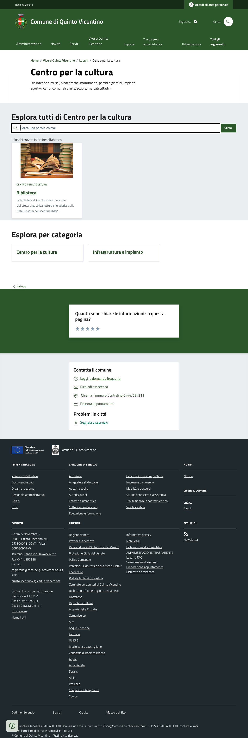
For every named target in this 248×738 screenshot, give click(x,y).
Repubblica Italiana (81, 603)
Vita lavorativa (135, 507)
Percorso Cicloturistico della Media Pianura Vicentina (95, 568)
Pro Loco (74, 683)
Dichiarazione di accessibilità (144, 547)
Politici (16, 501)
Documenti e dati (23, 482)
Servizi (74, 43)
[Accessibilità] (12, 726)
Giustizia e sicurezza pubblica (144, 476)
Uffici (15, 507)
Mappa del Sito (116, 712)
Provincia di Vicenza (81, 541)
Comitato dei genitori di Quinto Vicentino (95, 584)
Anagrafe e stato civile (83, 482)
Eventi (188, 508)
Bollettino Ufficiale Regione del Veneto (94, 590)
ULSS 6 (73, 640)
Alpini (72, 677)
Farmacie (74, 634)
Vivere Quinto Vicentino (98, 41)
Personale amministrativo (28, 494)
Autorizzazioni (78, 494)
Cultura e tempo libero (83, 507)
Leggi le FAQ (134, 557)
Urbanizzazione (191, 44)
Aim (71, 621)
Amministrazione (28, 43)
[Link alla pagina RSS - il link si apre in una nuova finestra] (195, 21)
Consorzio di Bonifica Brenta (87, 652)
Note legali (133, 541)
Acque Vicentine (79, 628)
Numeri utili (19, 617)
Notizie (188, 476)
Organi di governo (23, 488)
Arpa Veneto (77, 665)
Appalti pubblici (78, 488)
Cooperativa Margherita (84, 690)
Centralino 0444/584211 (40, 554)
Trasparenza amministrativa (152, 41)
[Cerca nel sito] (226, 21)
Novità (55, 43)
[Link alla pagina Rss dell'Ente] (186, 534)
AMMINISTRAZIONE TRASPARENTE (149, 552)
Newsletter (191, 539)
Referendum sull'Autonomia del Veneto (94, 547)
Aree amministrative (25, 476)
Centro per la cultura (31, 184)
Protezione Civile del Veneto (87, 553)
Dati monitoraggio (23, 712)
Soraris (73, 671)
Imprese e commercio (140, 482)
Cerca (228, 127)
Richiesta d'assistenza (140, 571)
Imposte (129, 44)
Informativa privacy (138, 534)
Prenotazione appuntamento (144, 567)
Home (35, 60)
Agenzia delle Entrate (83, 609)
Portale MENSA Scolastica (86, 578)
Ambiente (75, 476)
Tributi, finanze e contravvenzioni (147, 501)
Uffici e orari (19, 611)
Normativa (76, 596)
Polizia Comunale (80, 559)
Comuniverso (77, 615)
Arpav (73, 659)
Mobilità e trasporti (138, 488)
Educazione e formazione (85, 513)
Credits (83, 712)
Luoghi (83, 60)
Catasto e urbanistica (82, 501)
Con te (73, 696)
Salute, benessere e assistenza (146, 494)
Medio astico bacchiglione (85, 646)
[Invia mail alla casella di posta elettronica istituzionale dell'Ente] (37, 570)
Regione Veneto (24, 5)
